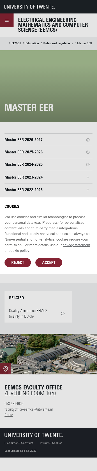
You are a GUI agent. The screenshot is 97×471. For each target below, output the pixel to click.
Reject (17, 262)
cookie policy (19, 251)
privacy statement (76, 245)
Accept (48, 262)
